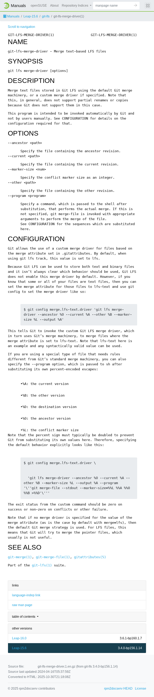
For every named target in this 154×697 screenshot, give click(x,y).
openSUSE (39, 5)
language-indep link (26, 595)
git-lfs (46, 16)
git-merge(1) (20, 557)
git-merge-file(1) (53, 557)
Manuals (12, 16)
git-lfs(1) (42, 565)
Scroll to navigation (21, 26)
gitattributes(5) (90, 557)
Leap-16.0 (19, 638)
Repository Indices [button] (75, 5)
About (54, 5)
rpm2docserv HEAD (118, 688)
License (140, 688)
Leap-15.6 (30, 16)
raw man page (22, 605)
